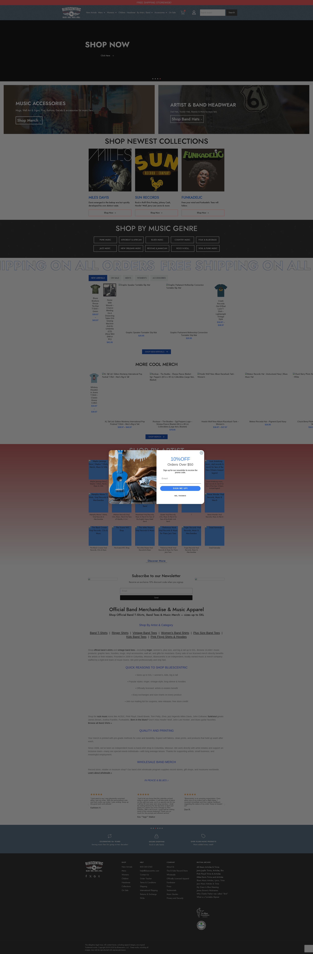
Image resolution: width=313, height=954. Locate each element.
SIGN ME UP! (180, 488)
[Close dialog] (201, 452)
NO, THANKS (180, 496)
